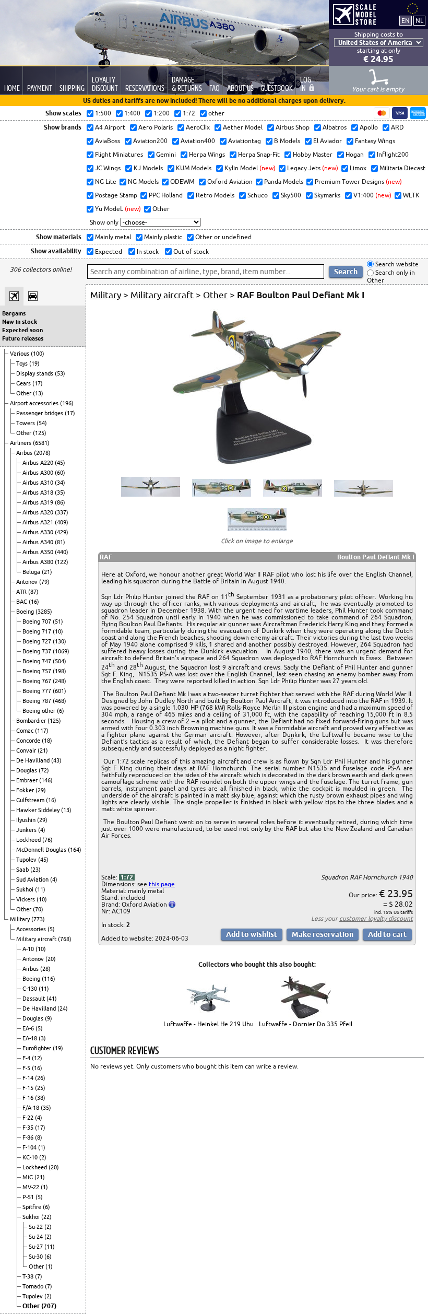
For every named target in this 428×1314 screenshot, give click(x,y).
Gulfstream (31, 800)
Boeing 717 (37, 631)
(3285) (43, 611)
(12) (37, 1058)
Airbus (25, 453)
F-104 (30, 1147)
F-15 (28, 1088)
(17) (37, 383)
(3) (42, 1038)
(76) (47, 840)
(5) (51, 929)
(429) (61, 532)
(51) (58, 621)
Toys (22, 363)
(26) (40, 1078)
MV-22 (31, 1187)
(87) (33, 592)
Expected (107, 251)
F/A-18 (31, 1108)
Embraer (27, 780)
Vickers (26, 899)
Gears (24, 383)
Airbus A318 (38, 492)
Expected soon (22, 330)
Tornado (33, 1286)
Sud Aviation (33, 879)
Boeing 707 (37, 621)
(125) (39, 433)
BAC (22, 602)
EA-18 (30, 1038)
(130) (59, 641)
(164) (74, 850)
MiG (28, 1177)
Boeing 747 (37, 661)
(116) (48, 979)
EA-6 (28, 1028)
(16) (34, 602)
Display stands (35, 373)
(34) (60, 482)
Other (24, 393)
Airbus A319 (38, 502)
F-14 (28, 1078)
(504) (59, 661)
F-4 (27, 1058)
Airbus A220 (38, 463)
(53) (60, 373)
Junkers (27, 830)
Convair (27, 750)
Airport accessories (35, 403)
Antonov (27, 582)
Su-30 (36, 1256)
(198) (59, 671)
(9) (48, 1018)
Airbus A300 (38, 473)
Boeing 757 (37, 671)
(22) (46, 1217)
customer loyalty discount (376, 918)
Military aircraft (37, 939)
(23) (35, 869)
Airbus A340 (38, 542)
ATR (22, 592)
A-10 (28, 949)
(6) (60, 711)
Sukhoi (25, 889)
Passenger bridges (40, 413)
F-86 (28, 1137)
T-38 (28, 1276)
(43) (56, 760)
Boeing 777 (37, 691)
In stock (147, 251)
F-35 (28, 1127)
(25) (40, 1088)
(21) (47, 572)
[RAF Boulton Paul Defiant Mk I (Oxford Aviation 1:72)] (257, 463)
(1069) (61, 651)
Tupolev (27, 860)
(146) (46, 780)
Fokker (25, 790)
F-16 (28, 1098)
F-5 (27, 1068)
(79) (44, 582)
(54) (42, 423)
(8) (38, 1137)
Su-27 (36, 1246)
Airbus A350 (38, 552)
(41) (51, 998)
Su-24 (36, 1237)
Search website (396, 264)
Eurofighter (37, 1048)
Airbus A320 (38, 512)
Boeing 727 (37, 641)
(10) (58, 631)
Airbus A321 (38, 522)
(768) (65, 939)
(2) (42, 1157)
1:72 (127, 877)
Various (20, 353)
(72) (44, 770)
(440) (61, 552)
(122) (61, 562)
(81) (60, 542)
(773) (38, 919)
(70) (38, 909)
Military (20, 919)
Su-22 (36, 1227)
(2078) (42, 453)
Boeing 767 (37, 681)
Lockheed (29, 840)
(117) (42, 731)
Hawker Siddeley (38, 810)
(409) (61, 522)
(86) (60, 502)
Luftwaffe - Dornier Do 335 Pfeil (305, 1023)
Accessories (31, 929)
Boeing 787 (37, 701)
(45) (60, 463)
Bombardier (31, 721)
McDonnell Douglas (42, 850)
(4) (41, 830)
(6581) (41, 443)
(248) (59, 681)
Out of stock (190, 251)
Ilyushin (26, 820)
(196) (67, 403)
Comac (25, 731)
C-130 (30, 989)
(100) (37, 353)
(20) (50, 959)
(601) (59, 691)
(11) (40, 889)
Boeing (25, 611)
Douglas (27, 770)
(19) (34, 363)
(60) (60, 473)
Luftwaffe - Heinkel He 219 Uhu (208, 1023)
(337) (61, 512)
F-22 (28, 1117)
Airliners (21, 443)
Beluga (32, 572)
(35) (60, 492)
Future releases (22, 338)
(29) (40, 790)
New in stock (19, 322)
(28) (45, 969)
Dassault (34, 998)
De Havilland (33, 760)
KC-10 (30, 1157)
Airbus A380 (38, 562)
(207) (48, 1306)
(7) (38, 1276)
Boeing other (39, 711)
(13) (38, 393)
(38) (40, 1098)
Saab (23, 869)
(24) (62, 1008)
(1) (41, 1147)
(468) (59, 701)
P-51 (28, 1197)
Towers (26, 423)
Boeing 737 (37, 651)
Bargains (14, 313)
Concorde (29, 740)
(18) (47, 740)
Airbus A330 (38, 532)
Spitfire (32, 1207)
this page (162, 884)
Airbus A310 (38, 482)
